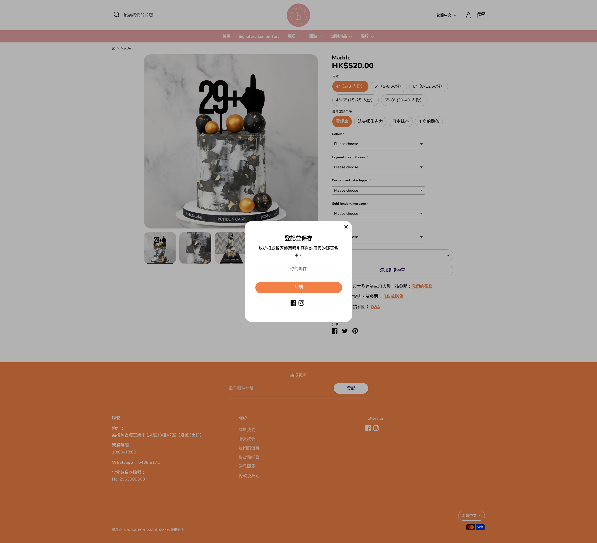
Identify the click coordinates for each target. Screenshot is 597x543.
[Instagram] (301, 303)
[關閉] (346, 227)
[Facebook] (293, 303)
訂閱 (299, 287)
